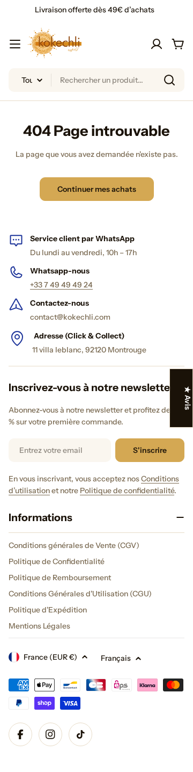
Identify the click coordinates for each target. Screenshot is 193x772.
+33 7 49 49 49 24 (61, 285)
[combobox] (96, 80)
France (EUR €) (50, 657)
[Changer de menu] (15, 44)
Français (116, 658)
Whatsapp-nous (60, 271)
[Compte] (156, 44)
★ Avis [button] (187, 398)
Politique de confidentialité (127, 490)
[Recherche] (169, 80)
